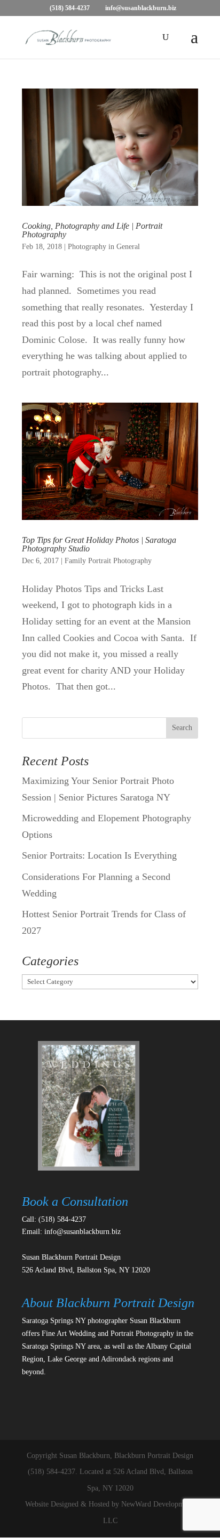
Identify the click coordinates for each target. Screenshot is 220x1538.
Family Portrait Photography (108, 561)
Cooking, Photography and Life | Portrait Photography (92, 230)
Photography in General (104, 247)
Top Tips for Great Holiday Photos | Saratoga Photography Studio (99, 544)
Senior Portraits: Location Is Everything (99, 855)
